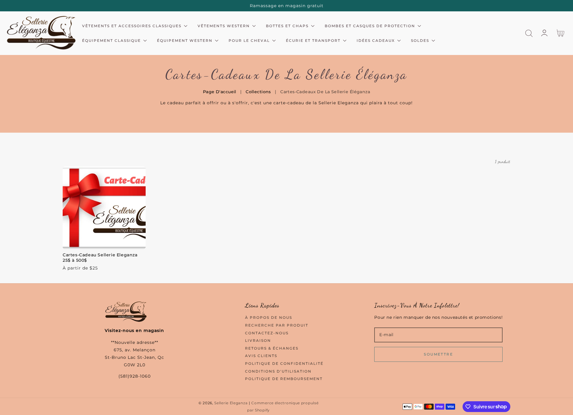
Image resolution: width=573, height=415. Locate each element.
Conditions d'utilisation (278, 371)
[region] (286, 5)
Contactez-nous (267, 333)
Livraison (258, 340)
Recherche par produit (276, 325)
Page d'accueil (219, 91)
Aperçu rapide (104, 243)
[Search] (529, 33)
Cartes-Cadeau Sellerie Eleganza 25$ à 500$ (100, 257)
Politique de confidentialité (284, 363)
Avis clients (261, 355)
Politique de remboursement (284, 378)
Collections (258, 91)
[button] (529, 33)
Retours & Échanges (271, 348)
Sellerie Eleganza (230, 403)
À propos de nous (268, 317)
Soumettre (438, 354)
